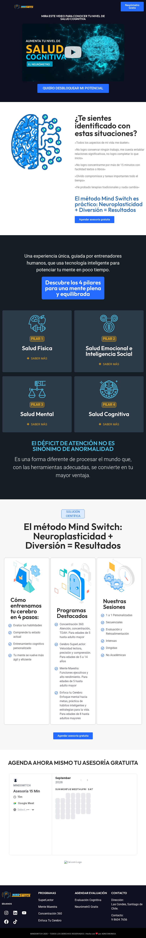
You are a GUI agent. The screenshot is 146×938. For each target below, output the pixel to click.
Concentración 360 (50, 908)
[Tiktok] (15, 916)
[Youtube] (24, 907)
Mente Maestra (47, 901)
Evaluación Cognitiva (88, 894)
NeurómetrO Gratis (86, 901)
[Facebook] (6, 916)
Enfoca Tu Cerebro (49, 914)
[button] (73, 52)
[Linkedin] (15, 907)
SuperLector (45, 894)
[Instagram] (6, 907)
